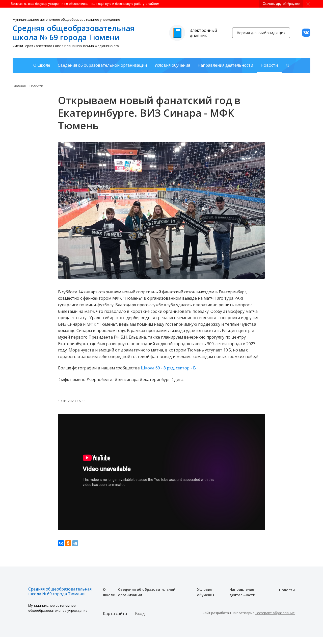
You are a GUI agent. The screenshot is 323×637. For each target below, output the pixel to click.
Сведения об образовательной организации (102, 65)
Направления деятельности (225, 65)
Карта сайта (115, 613)
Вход (140, 613)
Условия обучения (172, 65)
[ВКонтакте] (61, 543)
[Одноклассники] (68, 543)
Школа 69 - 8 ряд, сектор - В (168, 368)
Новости (269, 65)
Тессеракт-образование (275, 612)
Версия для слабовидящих (261, 32)
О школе (41, 65)
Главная (19, 86)
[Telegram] (75, 543)
